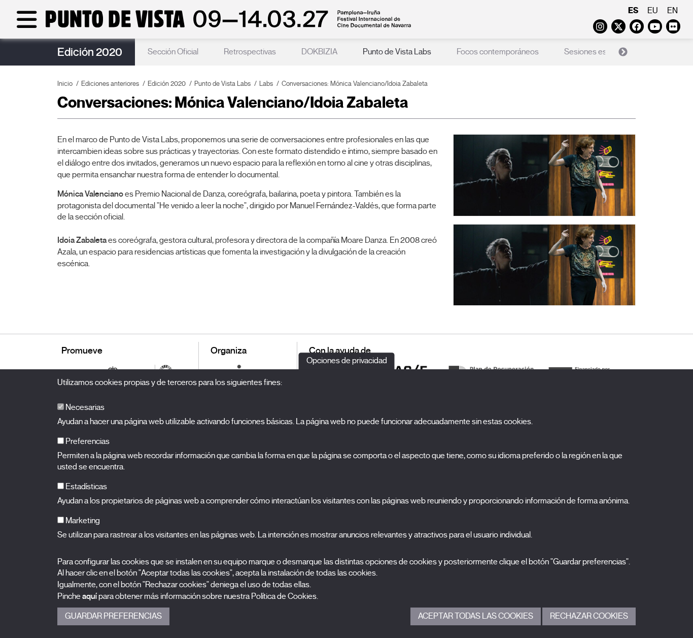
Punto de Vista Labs (397, 52)
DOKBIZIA (319, 52)
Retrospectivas (250, 52)
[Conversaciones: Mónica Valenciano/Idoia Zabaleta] (544, 175)
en (672, 11)
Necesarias (84, 407)
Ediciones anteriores (110, 83)
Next (623, 52)
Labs (266, 83)
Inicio (65, 83)
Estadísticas (85, 487)
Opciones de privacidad (346, 361)
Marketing (82, 521)
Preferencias (87, 441)
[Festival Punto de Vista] (212, 26)
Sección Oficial (173, 52)
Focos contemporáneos (498, 52)
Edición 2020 (89, 52)
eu (652, 11)
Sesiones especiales (600, 52)
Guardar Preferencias (113, 616)
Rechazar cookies (589, 616)
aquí (89, 596)
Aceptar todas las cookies (475, 616)
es (633, 10)
